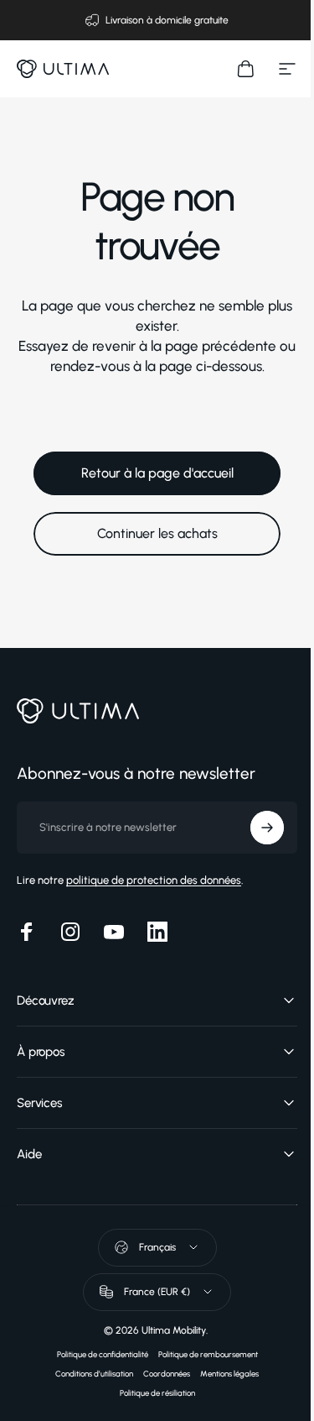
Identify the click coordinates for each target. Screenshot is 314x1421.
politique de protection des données (153, 880)
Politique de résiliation (150, 1392)
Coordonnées (160, 1373)
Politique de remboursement (201, 1354)
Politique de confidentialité (96, 1354)
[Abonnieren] (254, 827)
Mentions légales (223, 1373)
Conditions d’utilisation (88, 1373)
